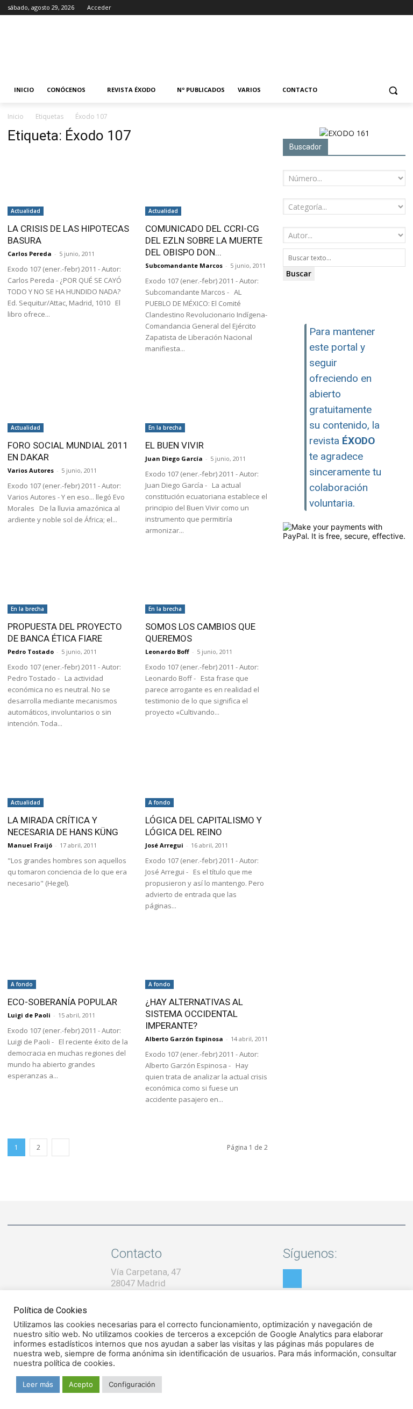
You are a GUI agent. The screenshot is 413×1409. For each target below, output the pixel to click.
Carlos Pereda (30, 254)
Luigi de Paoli (29, 1015)
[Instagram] (370, 8)
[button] (392, 90)
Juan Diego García (174, 458)
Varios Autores (31, 470)
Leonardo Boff (167, 651)
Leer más (38, 1384)
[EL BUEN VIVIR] (206, 402)
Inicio (16, 116)
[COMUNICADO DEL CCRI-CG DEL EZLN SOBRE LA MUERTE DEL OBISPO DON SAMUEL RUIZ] (206, 185)
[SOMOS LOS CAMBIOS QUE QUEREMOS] (206, 583)
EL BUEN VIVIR (174, 445)
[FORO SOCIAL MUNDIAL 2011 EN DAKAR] (69, 402)
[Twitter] (384, 8)
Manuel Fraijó (30, 845)
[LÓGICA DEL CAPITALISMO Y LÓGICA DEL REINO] (206, 776)
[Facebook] (354, 8)
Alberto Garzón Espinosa (184, 1039)
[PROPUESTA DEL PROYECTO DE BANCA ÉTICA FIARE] (69, 583)
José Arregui (164, 845)
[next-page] (60, 1147)
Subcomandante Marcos (184, 265)
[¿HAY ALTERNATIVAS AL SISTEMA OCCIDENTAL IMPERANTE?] (206, 959)
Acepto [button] (81, 1384)
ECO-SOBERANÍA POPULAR (62, 1002)
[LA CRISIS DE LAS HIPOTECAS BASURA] (69, 185)
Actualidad (25, 211)
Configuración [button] (132, 1384)
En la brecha (165, 427)
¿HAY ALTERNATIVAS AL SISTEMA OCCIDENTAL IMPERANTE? (194, 1014)
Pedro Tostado (31, 651)
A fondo (159, 802)
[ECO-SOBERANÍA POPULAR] (69, 959)
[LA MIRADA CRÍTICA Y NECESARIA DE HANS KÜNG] (69, 776)
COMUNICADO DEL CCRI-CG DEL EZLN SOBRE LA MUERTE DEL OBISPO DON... (203, 240)
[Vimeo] (399, 8)
